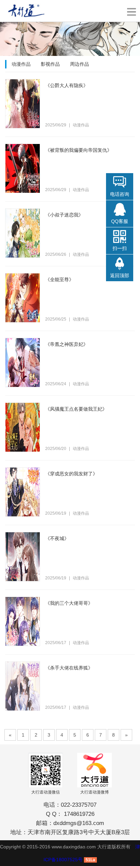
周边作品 (79, 64)
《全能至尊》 (59, 279)
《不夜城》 (57, 538)
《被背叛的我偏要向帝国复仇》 (78, 150)
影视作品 (50, 64)
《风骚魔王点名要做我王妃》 (76, 409)
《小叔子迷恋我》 (64, 215)
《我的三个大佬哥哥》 (69, 603)
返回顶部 (119, 275)
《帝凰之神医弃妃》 (66, 344)
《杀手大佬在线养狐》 (69, 668)
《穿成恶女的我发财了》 (71, 473)
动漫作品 (21, 64)
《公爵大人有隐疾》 (66, 85)
